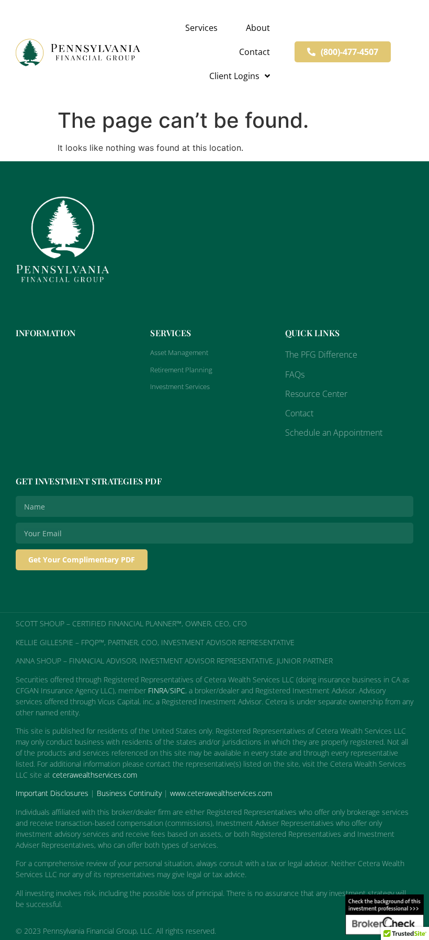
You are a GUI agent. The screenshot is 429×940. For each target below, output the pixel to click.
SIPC (177, 690)
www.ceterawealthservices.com (221, 793)
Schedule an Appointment (333, 432)
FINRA (157, 690)
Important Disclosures (52, 793)
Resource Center (316, 394)
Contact (254, 52)
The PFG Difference (321, 354)
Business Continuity (129, 793)
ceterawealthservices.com (94, 775)
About (258, 28)
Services (201, 28)
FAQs (294, 374)
